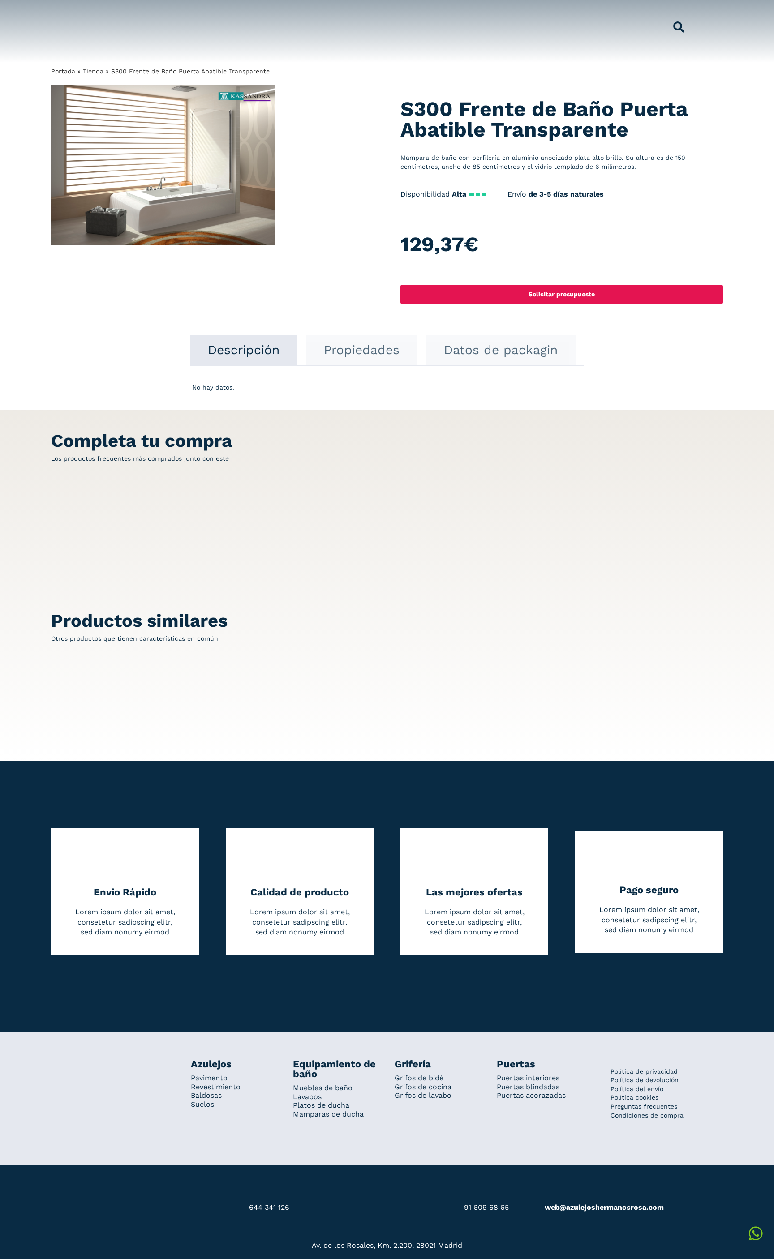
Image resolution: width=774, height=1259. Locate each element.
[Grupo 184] (69, 12)
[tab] (243, 350)
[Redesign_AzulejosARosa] (107, 1061)
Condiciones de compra (647, 1115)
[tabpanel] (387, 392)
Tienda (93, 71)
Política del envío (637, 1088)
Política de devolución (645, 1079)
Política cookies (634, 1097)
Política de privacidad (644, 1071)
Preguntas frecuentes (644, 1106)
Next (268, 165)
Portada (63, 71)
